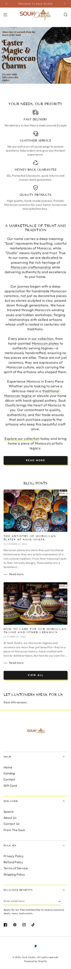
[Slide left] (7, 4)
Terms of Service (16, 868)
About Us (10, 818)
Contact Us (12, 824)
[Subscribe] (59, 901)
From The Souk (14, 830)
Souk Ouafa (29, 957)
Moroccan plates (45, 343)
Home (8, 767)
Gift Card (10, 785)
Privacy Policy (13, 856)
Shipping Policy (14, 874)
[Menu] (5, 15)
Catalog (9, 773)
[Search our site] (65, 15)
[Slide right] (64, 4)
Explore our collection (22, 438)
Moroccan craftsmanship (31, 267)
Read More (35, 460)
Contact (9, 779)
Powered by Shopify (35, 961)
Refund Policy (13, 862)
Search (9, 812)
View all (36, 675)
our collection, (43, 338)
